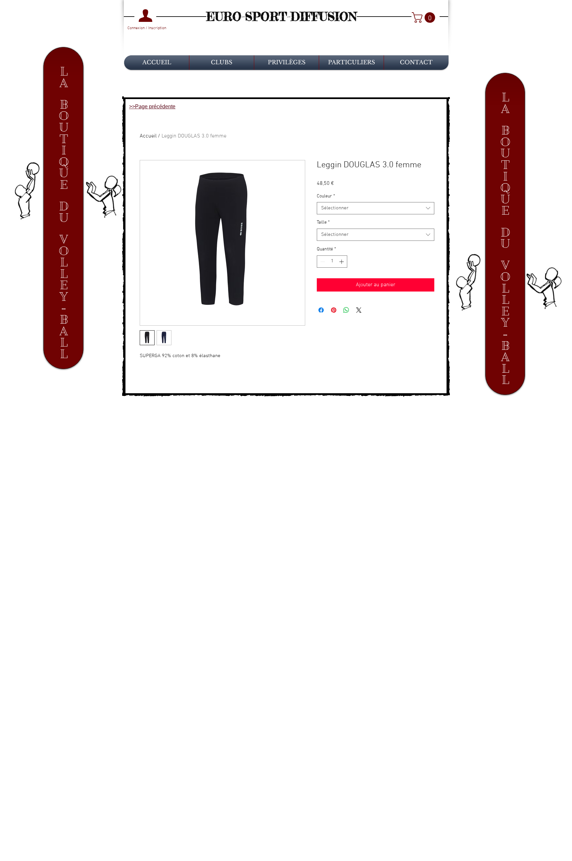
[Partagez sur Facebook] (321, 310)
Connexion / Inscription (146, 28)
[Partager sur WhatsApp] (346, 310)
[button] (425, 17)
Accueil (148, 136)
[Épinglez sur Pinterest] (334, 310)
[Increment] (342, 261)
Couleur (326, 196)
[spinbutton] (332, 261)
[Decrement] (322, 261)
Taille (323, 222)
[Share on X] (359, 310)
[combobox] (375, 208)
